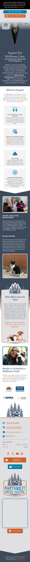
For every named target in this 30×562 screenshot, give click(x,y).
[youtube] (17, 454)
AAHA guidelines (11, 139)
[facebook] (8, 454)
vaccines (8, 141)
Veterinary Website (18, 558)
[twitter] (13, 454)
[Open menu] (21, 23)
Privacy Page (20, 7)
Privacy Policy (20, 559)
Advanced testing (12, 160)
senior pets (20, 101)
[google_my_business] (22, 454)
